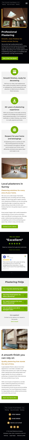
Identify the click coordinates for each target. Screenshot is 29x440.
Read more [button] (6, 268)
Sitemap (6, 435)
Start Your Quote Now (9, 397)
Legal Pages (12, 435)
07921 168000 (16, 414)
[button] (14, 289)
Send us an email (16, 422)
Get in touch (14, 321)
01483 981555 (16, 418)
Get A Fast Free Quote (10, 58)
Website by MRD (21, 435)
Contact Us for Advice (9, 226)
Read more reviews (14, 249)
